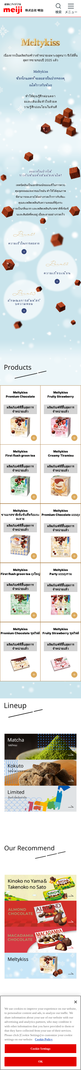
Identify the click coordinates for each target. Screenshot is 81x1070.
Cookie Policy (44, 1039)
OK (40, 1061)
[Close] (76, 1002)
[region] (40, 1033)
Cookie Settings (41, 1048)
